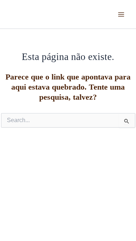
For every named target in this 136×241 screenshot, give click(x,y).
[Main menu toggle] (121, 14)
